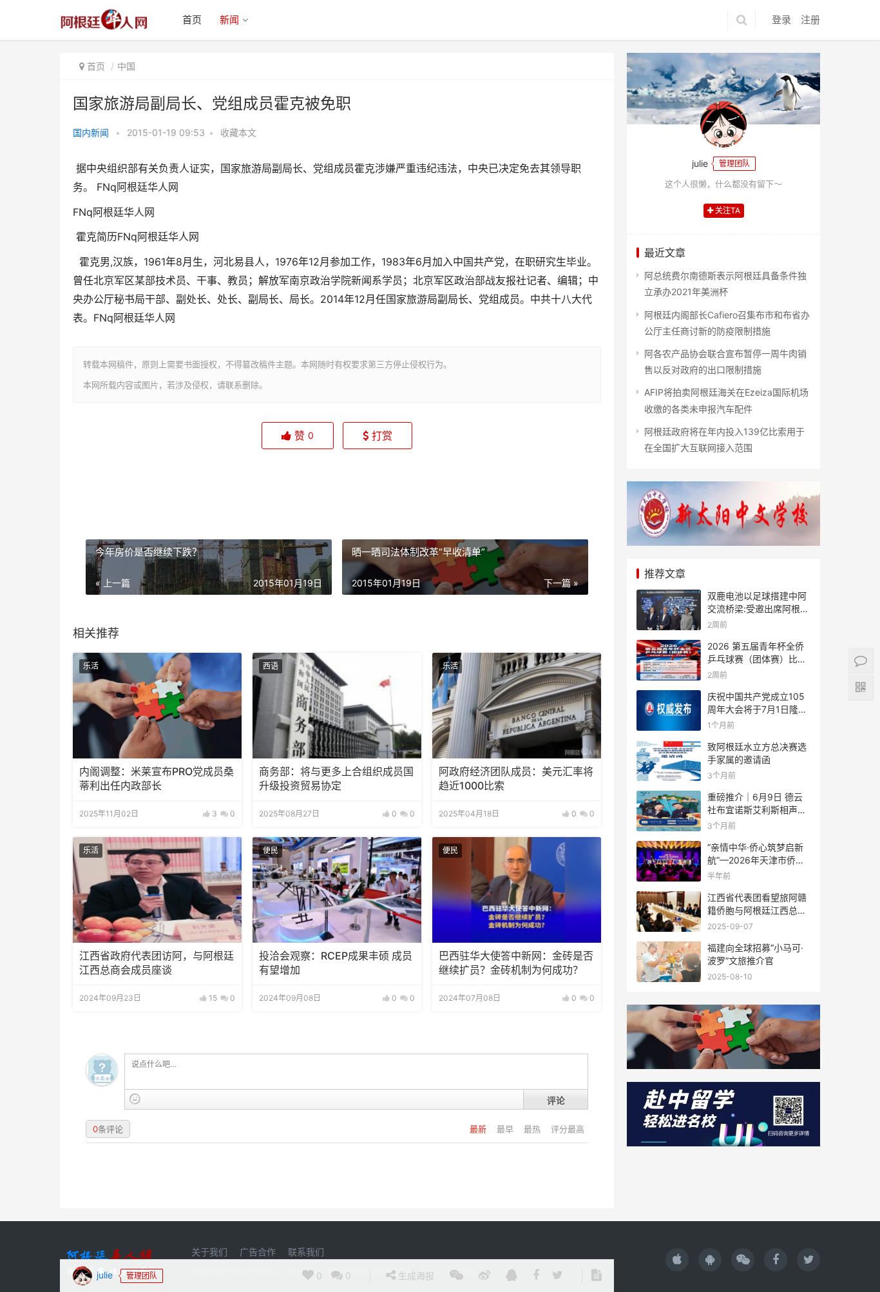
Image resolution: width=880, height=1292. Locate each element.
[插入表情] (135, 1099)
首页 (192, 20)
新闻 (229, 20)
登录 (781, 20)
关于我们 (209, 1251)
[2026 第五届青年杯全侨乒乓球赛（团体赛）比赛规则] (668, 647)
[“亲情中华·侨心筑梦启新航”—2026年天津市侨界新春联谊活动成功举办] (668, 849)
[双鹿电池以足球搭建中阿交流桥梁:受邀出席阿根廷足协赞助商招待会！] (668, 597)
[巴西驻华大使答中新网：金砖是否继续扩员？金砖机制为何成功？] (516, 890)
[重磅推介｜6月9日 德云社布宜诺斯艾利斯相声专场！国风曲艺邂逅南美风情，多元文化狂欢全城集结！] (668, 798)
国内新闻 (91, 132)
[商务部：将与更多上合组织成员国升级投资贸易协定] (337, 705)
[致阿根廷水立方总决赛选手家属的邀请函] (668, 748)
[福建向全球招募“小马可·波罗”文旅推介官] (668, 949)
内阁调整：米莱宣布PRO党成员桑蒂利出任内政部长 (156, 779)
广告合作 (258, 1251)
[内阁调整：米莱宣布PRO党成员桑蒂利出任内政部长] (157, 705)
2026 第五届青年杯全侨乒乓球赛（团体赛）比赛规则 (757, 659)
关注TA (726, 210)
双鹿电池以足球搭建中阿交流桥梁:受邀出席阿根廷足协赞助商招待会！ (758, 608)
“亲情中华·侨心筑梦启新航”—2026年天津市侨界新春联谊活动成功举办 (756, 860)
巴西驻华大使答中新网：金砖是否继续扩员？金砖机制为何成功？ (516, 963)
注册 (810, 20)
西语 (270, 666)
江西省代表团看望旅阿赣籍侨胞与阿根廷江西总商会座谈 (757, 910)
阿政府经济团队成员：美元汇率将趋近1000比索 (516, 779)
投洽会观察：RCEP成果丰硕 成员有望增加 (335, 963)
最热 (533, 1129)
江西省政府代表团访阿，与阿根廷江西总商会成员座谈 (156, 963)
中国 (126, 66)
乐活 (91, 666)
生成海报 (415, 484)
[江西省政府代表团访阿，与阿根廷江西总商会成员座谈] (157, 890)
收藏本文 (238, 132)
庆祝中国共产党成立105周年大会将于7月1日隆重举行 (757, 709)
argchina (461, 1272)
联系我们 (306, 1251)
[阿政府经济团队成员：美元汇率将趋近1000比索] (516, 705)
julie (103, 484)
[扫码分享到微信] (456, 485)
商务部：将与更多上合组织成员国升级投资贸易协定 (336, 779)
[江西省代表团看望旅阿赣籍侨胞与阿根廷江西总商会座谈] (668, 899)
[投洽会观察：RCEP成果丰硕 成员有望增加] (337, 890)
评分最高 (567, 1129)
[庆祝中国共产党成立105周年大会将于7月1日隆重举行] (668, 698)
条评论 (108, 1129)
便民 (270, 850)
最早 (506, 1129)
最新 (479, 1129)
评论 (556, 1100)
